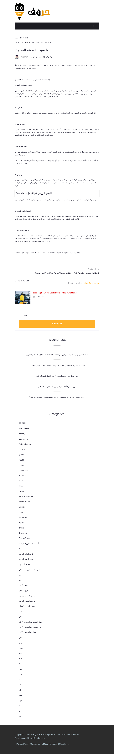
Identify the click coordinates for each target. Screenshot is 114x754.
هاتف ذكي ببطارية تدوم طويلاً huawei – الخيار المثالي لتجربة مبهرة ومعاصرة (57, 397)
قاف (21, 684)
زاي (20, 643)
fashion (22, 449)
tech (21, 512)
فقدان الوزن (51, 96)
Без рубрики (21, 38)
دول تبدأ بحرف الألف (27, 632)
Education (23, 439)
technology (24, 517)
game (21, 454)
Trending (23, 533)
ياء (20, 716)
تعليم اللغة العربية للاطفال (29, 569)
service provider (26, 496)
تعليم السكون (24, 564)
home (21, 465)
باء (20, 548)
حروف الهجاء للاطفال (27, 606)
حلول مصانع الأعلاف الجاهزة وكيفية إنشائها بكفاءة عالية (57, 387)
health (21, 460)
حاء (20, 580)
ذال (20, 637)
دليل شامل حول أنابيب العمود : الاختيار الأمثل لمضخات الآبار (57, 376)
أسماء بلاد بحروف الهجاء (29, 543)
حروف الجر (23, 590)
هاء (20, 705)
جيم (20, 575)
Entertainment (25, 444)
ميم (20, 695)
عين (20, 674)
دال (20, 616)
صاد (20, 653)
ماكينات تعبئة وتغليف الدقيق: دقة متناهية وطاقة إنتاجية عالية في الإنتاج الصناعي (57, 365)
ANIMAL (22, 423)
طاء (20, 664)
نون (20, 700)
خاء (20, 611)
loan (21, 481)
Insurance (23, 470)
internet (22, 475)
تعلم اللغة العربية (26, 559)
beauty (22, 434)
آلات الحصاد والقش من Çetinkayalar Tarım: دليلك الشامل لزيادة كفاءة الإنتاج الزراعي (57, 355)
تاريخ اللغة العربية (26, 554)
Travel (21, 528)
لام (20, 690)
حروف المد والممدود (27, 596)
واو (20, 711)
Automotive (24, 428)
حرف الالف (23, 585)
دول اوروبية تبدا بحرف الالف (30, 627)
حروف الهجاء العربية (27, 601)
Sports (22, 507)
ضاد (20, 658)
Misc (21, 486)
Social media (24, 502)
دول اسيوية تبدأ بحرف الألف (30, 622)
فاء (20, 679)
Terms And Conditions (59, 744)
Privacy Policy (22, 744)
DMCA (45, 744)
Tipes (21, 522)
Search (57, 323)
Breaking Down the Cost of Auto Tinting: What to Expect (56, 293)
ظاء (20, 669)
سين (21, 648)
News (21, 491)
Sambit (24, 57)
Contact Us (35, 744)
